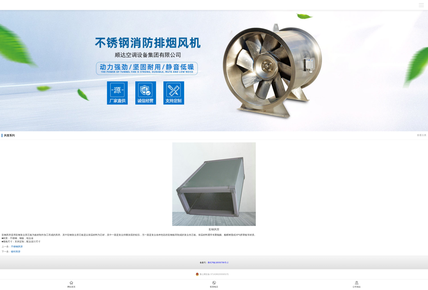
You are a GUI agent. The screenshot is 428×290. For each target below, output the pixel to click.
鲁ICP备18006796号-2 (218, 262)
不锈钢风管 (17, 246)
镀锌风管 (15, 251)
